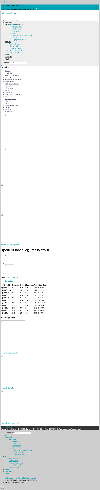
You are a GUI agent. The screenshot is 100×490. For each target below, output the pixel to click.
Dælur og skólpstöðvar (12, 75)
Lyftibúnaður (9, 88)
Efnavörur (8, 77)
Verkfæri (7, 107)
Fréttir (7, 59)
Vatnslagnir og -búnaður (12, 105)
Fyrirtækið (8, 22)
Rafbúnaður (8, 92)
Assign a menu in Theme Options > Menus (20, 478)
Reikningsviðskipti (19, 37)
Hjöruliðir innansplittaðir (10, 423)
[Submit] (1, 65)
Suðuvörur (8, 101)
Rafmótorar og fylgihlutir (13, 94)
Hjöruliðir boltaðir (7, 388)
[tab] (52, 281)
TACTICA (8, 427)
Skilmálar (12, 33)
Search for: (5, 63)
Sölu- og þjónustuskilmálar (22, 35)
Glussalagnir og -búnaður (13, 79)
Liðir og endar (14, 245)
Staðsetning (16, 29)
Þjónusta (8, 42)
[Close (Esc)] (1, 486)
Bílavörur (7, 71)
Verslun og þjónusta (16, 48)
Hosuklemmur (9, 82)
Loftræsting (8, 86)
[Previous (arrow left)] (1, 488)
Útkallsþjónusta (14, 44)
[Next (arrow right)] (3, 488)
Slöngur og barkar (10, 99)
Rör (6, 97)
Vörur (7, 55)
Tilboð (7, 103)
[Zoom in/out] (3, 486)
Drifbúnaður (8, 73)
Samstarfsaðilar (14, 52)
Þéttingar (8, 109)
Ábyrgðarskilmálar (19, 40)
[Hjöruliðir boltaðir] (9, 274)
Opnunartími (17, 27)
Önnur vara (8, 112)
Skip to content (6, 2)
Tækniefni (8, 57)
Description (9, 281)
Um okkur (12, 24)
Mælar (7, 90)
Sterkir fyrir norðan (16, 50)
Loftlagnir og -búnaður (12, 84)
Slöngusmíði (13, 46)
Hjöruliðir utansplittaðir (9, 353)
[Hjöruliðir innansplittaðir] (9, 263)
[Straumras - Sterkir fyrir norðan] (10, 13)
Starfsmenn (16, 31)
